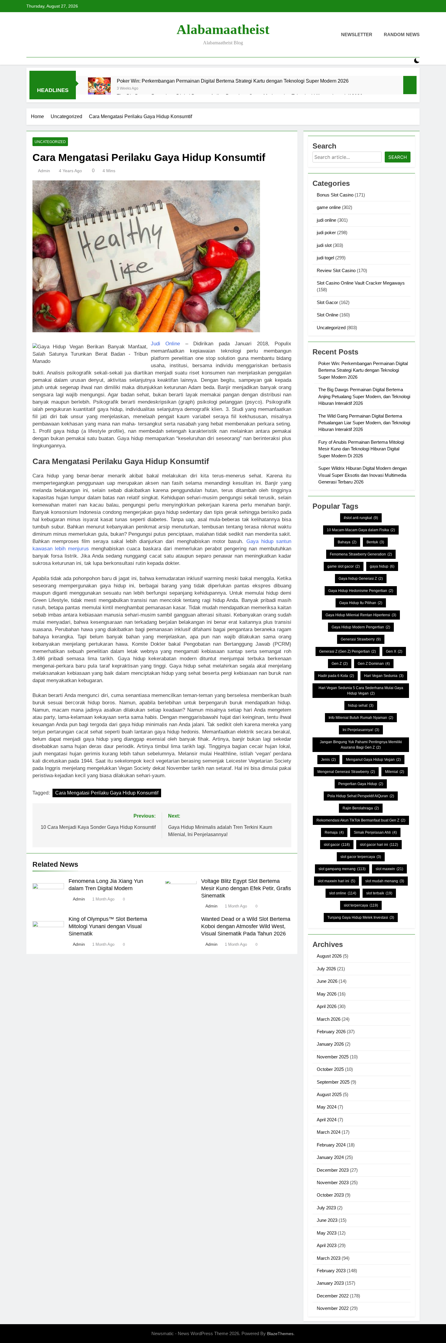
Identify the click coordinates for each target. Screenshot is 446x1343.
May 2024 (326, 1106)
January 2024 (330, 1157)
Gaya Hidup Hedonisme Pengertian (360, 591)
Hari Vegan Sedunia (384, 676)
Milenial (394, 772)
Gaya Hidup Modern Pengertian (361, 627)
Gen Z (340, 663)
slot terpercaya (361, 905)
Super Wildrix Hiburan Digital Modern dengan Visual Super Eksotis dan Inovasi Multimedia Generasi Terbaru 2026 (362, 475)
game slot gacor (343, 566)
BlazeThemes (280, 1333)
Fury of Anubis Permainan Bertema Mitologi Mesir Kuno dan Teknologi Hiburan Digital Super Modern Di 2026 (361, 448)
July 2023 (326, 1207)
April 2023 (326, 1245)
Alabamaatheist (223, 29)
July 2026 (326, 968)
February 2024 (331, 1144)
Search (397, 157)
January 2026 (330, 1044)
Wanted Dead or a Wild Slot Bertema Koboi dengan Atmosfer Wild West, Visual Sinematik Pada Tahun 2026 (245, 926)
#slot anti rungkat (361, 518)
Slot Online (327, 314)
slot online (342, 893)
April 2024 (326, 1119)
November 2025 (333, 1056)
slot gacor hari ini (379, 844)
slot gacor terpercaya (360, 857)
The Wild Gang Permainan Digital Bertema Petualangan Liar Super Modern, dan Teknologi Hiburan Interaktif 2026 (364, 422)
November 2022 (333, 1308)
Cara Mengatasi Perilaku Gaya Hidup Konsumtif (106, 792)
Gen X (394, 651)
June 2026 (327, 981)
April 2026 (326, 1006)
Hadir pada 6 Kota (336, 676)
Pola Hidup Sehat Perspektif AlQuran (360, 796)
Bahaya (347, 542)
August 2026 (329, 956)
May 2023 (326, 1232)
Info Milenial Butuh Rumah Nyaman (361, 718)
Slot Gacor (327, 302)
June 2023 (327, 1220)
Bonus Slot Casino (335, 194)
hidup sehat (360, 705)
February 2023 (331, 1270)
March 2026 (328, 1019)
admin (44, 170)
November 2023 (333, 1182)
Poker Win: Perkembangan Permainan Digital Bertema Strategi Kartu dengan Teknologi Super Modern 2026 (233, 81)
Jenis (328, 759)
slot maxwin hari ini (336, 881)
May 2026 (326, 993)
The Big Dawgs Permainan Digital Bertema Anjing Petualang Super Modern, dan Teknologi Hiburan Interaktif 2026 (364, 396)
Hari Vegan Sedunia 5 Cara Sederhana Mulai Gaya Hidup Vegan (361, 690)
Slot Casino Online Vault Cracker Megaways (361, 282)
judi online (326, 220)
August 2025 (329, 1094)
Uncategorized (50, 142)
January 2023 (330, 1283)
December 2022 (333, 1295)
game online (329, 207)
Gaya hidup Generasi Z (361, 578)
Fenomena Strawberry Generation (361, 554)
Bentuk (375, 542)
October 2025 (330, 1069)
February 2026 (331, 1031)
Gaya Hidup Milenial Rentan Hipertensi (361, 615)
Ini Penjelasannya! (361, 730)
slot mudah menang (384, 881)
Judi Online (165, 344)
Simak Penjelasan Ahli (375, 832)
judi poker (326, 232)
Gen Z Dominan (374, 663)
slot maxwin (389, 869)
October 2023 (330, 1195)
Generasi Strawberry (361, 639)
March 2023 (328, 1258)
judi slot (324, 245)
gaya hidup (382, 566)
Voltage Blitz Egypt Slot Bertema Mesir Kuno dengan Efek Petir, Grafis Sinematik (246, 888)
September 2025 (333, 1082)
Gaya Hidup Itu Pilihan (360, 603)
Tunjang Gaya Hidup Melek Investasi (360, 917)
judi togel (325, 257)
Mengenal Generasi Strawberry (346, 772)
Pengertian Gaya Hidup (360, 784)
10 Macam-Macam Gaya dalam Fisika (361, 530)
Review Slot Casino (336, 270)
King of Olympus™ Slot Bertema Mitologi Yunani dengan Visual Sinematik (108, 926)
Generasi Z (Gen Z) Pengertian (347, 651)
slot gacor (337, 844)
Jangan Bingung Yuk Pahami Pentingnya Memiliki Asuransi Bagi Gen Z (361, 745)
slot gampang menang (342, 869)
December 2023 (333, 1170)
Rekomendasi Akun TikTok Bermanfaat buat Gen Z (360, 820)
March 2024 (328, 1132)
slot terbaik (379, 893)
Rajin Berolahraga (361, 808)
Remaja (334, 832)
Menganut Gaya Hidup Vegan (373, 759)
